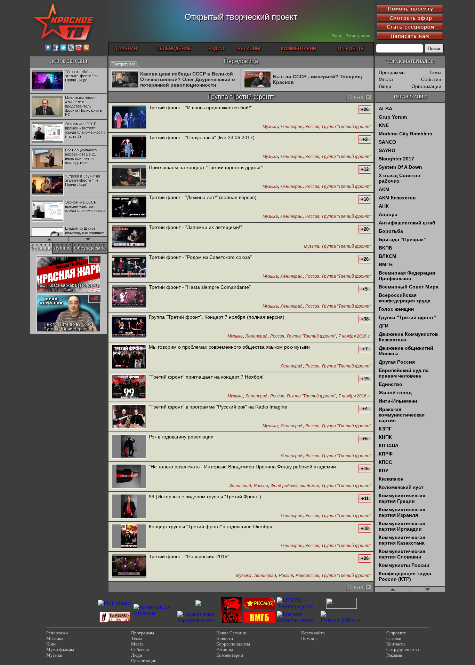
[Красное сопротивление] (298, 620)
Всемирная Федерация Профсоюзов (407, 275)
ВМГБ (386, 264)
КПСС (385, 462)
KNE (384, 125)
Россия (312, 127)
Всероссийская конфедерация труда (404, 297)
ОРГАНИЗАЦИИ (410, 96)
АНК (384, 206)
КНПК (385, 437)
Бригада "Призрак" (402, 239)
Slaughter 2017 (396, 158)
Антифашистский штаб (407, 222)
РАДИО (216, 48)
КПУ (383, 470)
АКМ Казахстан (397, 197)
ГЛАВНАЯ (126, 48)
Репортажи (57, 632)
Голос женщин (396, 309)
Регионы (224, 649)
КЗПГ (385, 429)
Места (386, 79)
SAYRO (387, 150)
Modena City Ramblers (405, 133)
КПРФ (386, 454)
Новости (224, 638)
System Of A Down (400, 167)
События (431, 79)
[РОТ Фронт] (114, 603)
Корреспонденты (233, 644)
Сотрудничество (402, 649)
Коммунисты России (404, 565)
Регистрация (357, 35)
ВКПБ (385, 248)
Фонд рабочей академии (295, 486)
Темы (435, 72)
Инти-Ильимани (398, 401)
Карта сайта (313, 632)
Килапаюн (391, 479)
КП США (388, 445)
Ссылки (393, 638)
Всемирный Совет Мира (408, 287)
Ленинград (292, 127)
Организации (426, 86)
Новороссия (307, 575)
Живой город (395, 392)
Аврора (388, 214)
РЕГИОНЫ (249, 48)
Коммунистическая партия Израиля (402, 512)
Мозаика (54, 638)
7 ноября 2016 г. (354, 336)
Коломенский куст (401, 487)
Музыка (270, 127)
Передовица (241, 61)
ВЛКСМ (387, 256)
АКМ (384, 189)
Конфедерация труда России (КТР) (405, 576)
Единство (390, 384)
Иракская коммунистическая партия (402, 414)
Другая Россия (397, 362)
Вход (336, 35)
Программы (392, 72)
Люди (385, 86)
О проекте (396, 632)
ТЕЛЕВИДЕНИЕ (174, 48)
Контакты (395, 644)
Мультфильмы (60, 649)
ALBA (385, 108)
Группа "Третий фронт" (346, 127)
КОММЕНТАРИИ (298, 48)
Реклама (394, 655)
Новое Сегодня (231, 632)
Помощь (309, 638)
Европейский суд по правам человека (404, 373)
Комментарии (229, 655)
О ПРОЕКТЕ (351, 48)
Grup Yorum (393, 117)
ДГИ (383, 325)
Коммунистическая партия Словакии (402, 554)
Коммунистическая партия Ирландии (402, 526)
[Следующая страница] (368, 98)
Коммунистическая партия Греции (402, 498)
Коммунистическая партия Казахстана (402, 540)
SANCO (387, 142)
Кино (51, 644)
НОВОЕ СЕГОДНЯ (68, 61)
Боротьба (391, 231)
